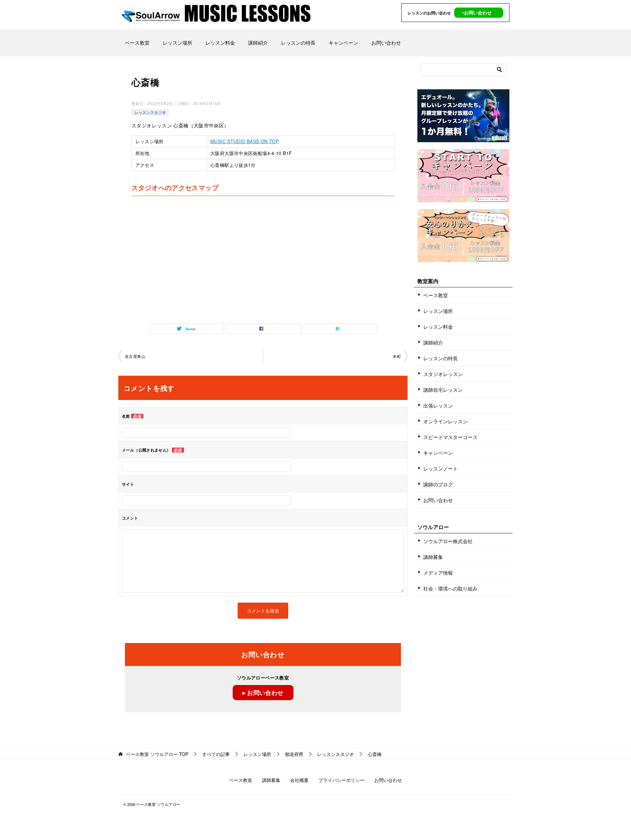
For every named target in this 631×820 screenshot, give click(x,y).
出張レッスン (438, 405)
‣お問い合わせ (477, 12)
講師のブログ (438, 484)
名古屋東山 (135, 356)
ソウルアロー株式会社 (448, 541)
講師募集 (433, 556)
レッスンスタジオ (150, 112)
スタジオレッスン (443, 373)
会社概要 (299, 780)
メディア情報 (438, 572)
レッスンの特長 (298, 42)
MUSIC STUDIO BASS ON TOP (244, 141)
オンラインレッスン (445, 421)
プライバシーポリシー (341, 780)
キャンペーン (343, 42)
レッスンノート (440, 468)
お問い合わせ (386, 42)
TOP (157, 754)
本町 (397, 356)
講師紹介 (258, 42)
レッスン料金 (220, 42)
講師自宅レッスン (443, 389)
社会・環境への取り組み (450, 588)
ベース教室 (137, 42)
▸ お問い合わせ (263, 692)
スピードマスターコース (450, 436)
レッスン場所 (177, 42)
